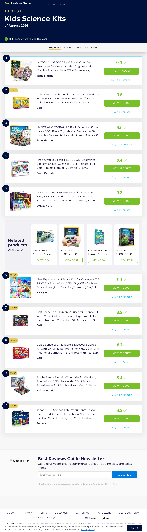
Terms (43, 513)
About (11, 513)
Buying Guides (73, 47)
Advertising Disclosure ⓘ (44, 518)
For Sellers (104, 513)
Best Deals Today (129, 513)
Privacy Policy (88, 529)
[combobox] (73, 4)
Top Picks (55, 47)
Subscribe (124, 474)
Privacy (27, 513)
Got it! (134, 528)
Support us (82, 513)
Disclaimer (61, 513)
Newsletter (91, 47)
